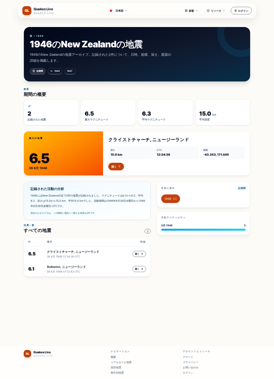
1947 (69, 71)
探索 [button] (191, 10)
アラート (188, 356)
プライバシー (191, 362)
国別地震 (116, 367)
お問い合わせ (191, 367)
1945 (57, 71)
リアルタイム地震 (121, 362)
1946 (170, 199)
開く (114, 166)
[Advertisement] (135, 309)
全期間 (39, 71)
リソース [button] (216, 10)
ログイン (243, 10)
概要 (113, 356)
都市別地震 (117, 372)
